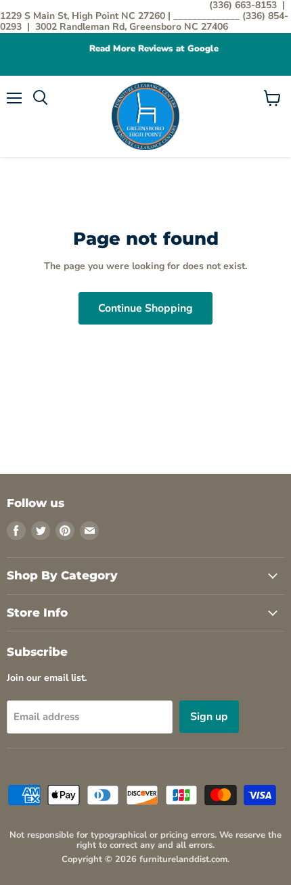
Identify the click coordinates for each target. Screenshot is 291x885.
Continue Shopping (145, 308)
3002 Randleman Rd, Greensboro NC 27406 (131, 26)
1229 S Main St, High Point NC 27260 (84, 15)
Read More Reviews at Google (146, 49)
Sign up (209, 716)
